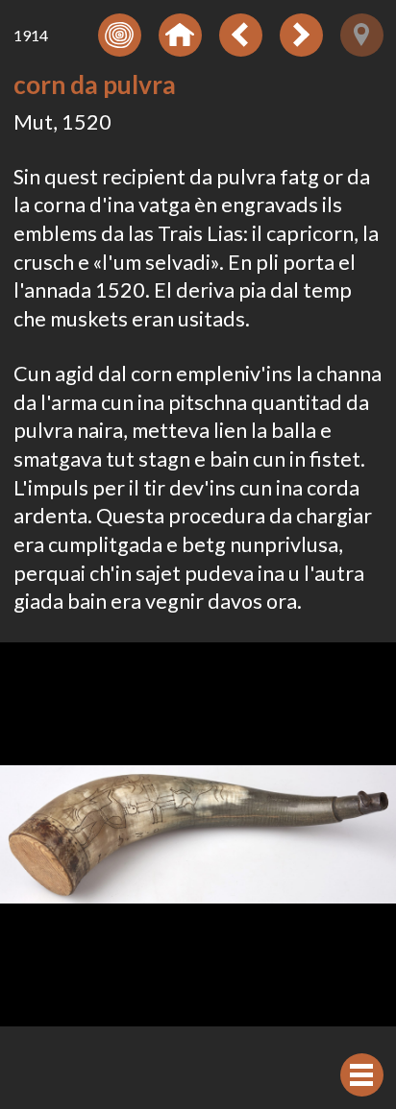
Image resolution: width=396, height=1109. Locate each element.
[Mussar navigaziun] (362, 1075)
